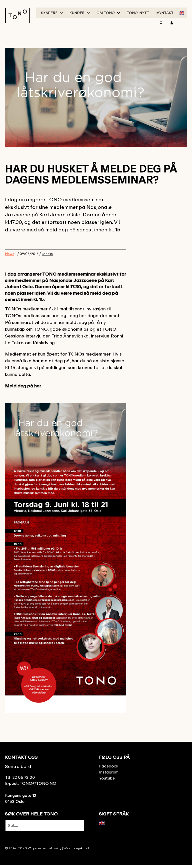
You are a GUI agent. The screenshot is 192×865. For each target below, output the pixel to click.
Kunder (77, 13)
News (9, 253)
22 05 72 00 (23, 777)
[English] (182, 12)
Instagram (108, 771)
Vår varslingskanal (76, 848)
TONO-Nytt (138, 13)
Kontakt (165, 13)
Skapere (49, 13)
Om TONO (105, 13)
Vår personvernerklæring (44, 848)
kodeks (47, 254)
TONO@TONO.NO (38, 783)
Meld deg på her (23, 385)
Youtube (107, 778)
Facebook (108, 765)
